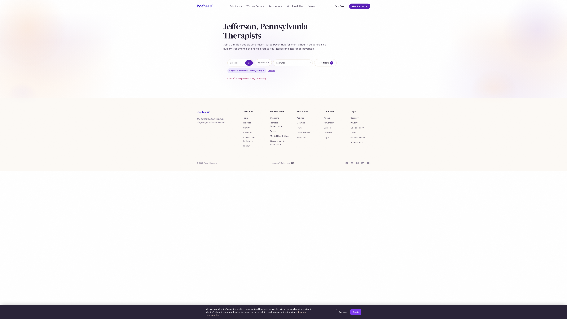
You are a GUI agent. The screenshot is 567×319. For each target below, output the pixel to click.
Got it (356, 312)
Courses (301, 122)
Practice (247, 122)
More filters (325, 62)
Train (245, 118)
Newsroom (329, 122)
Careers (327, 127)
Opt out (343, 312)
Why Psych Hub (295, 6)
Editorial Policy (358, 137)
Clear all (271, 70)
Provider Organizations (277, 124)
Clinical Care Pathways (249, 139)
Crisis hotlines (303, 132)
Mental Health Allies (279, 136)
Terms (353, 132)
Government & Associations (277, 143)
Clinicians (274, 118)
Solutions (235, 6)
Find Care (339, 6)
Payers (273, 131)
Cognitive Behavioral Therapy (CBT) (246, 70)
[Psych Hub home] (205, 6)
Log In (327, 137)
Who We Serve (254, 6)
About (327, 118)
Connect (247, 132)
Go (249, 63)
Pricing (311, 6)
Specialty (263, 62)
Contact (328, 132)
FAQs (299, 127)
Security (355, 118)
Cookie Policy (357, 127)
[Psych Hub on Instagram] (357, 163)
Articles (300, 118)
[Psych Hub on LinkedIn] (363, 163)
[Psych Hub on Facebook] (347, 163)
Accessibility (357, 142)
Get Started (358, 6)
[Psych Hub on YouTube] (368, 163)
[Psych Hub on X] (352, 163)
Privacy (354, 122)
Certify (246, 127)
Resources (274, 6)
